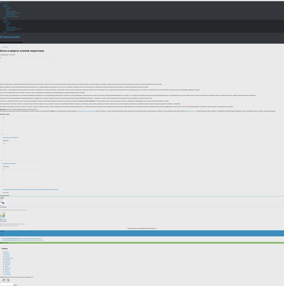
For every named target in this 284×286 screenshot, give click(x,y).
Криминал (7, 259)
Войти (4, 18)
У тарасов (7, 272)
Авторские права (11, 11)
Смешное (7, 269)
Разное (6, 266)
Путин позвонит (4, 2)
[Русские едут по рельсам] (22, 134)
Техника (5, 47)
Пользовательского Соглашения (86, 111)
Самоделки (7, 268)
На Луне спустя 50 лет (9, 163)
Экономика (7, 274)
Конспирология (8, 258)
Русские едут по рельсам (10, 137)
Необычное (7, 263)
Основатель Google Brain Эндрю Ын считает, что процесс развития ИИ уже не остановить (30, 189)
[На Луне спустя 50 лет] (22, 160)
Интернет (7, 255)
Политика (7, 264)
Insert (15, 285)
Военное (6, 253)
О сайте (8, 8)
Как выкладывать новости (13, 13)
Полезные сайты (10, 14)
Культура (7, 261)
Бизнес (6, 251)
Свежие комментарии (12, 16)
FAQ (7, 9)
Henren (5, 219)
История (6, 256)
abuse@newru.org (190, 111)
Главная (5, 5)
